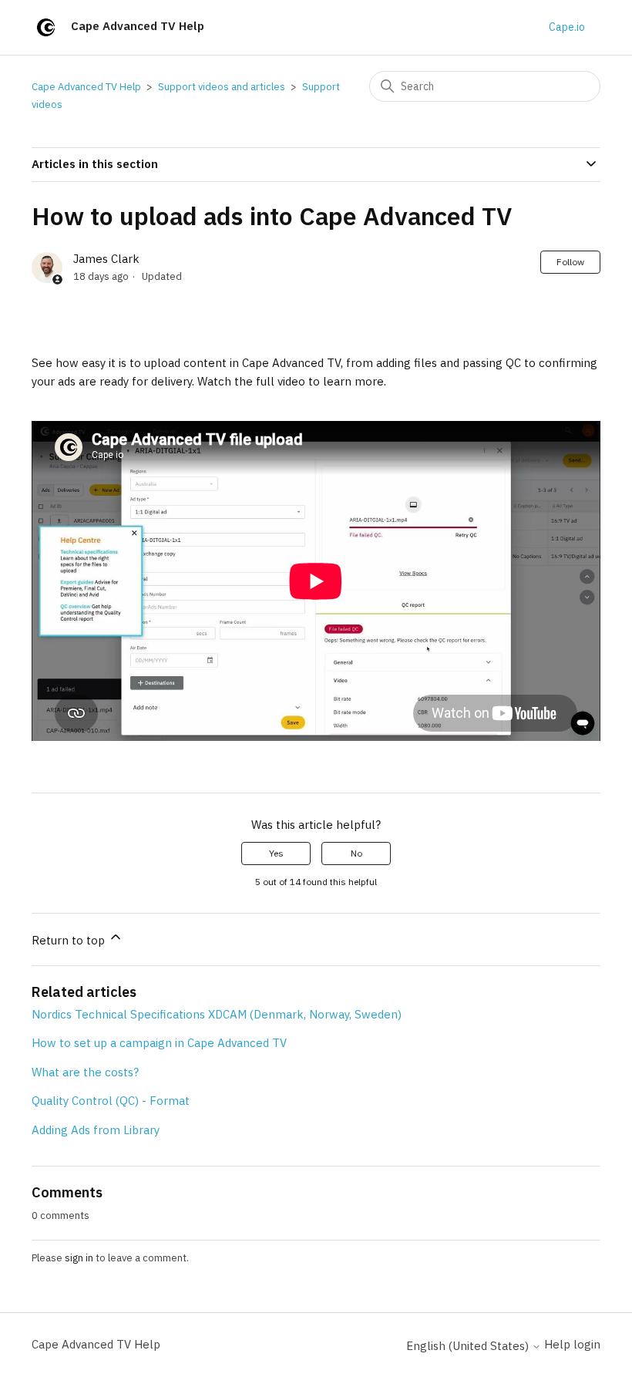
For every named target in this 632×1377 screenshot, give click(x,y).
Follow (570, 262)
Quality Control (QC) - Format (111, 1100)
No (356, 853)
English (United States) (469, 1345)
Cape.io (567, 27)
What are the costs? (85, 1072)
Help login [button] (572, 1344)
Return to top (70, 940)
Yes (276, 853)
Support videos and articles (221, 86)
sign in (79, 1257)
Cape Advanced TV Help (86, 86)
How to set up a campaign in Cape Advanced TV (159, 1042)
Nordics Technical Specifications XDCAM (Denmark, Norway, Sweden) (217, 1014)
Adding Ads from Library (96, 1130)
